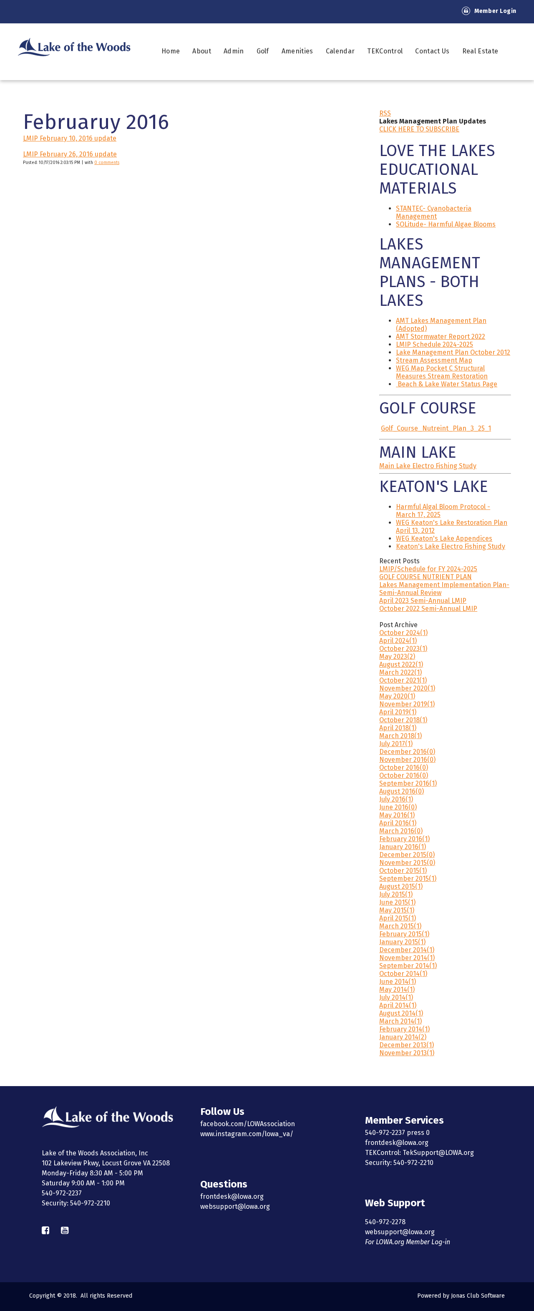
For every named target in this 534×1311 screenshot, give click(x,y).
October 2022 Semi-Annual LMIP (428, 609)
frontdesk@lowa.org (232, 1196)
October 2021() (403, 680)
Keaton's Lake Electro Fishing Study (450, 546)
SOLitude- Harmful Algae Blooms (446, 224)
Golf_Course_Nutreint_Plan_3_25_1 (436, 428)
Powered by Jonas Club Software (461, 1295)
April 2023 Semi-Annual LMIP (422, 601)
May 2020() (397, 696)
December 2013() (406, 1045)
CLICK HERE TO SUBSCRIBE (419, 129)
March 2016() (401, 831)
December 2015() (407, 855)
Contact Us (432, 51)
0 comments (106, 162)
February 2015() (404, 934)
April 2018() (397, 728)
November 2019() (407, 704)
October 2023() (403, 649)
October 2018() (403, 720)
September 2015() (407, 878)
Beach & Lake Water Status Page (447, 384)
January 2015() (402, 942)
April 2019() (397, 712)
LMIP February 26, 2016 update (70, 154)
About (201, 51)
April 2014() (397, 1005)
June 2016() (398, 807)
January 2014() (402, 1037)
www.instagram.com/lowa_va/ (246, 1134)
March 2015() (400, 926)
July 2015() (396, 894)
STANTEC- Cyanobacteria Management (433, 212)
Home (170, 51)
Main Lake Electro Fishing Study (427, 466)
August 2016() (401, 791)
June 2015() (397, 902)
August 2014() (401, 1013)
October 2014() (403, 974)
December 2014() (406, 950)
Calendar (340, 51)
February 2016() (404, 839)
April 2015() (397, 918)
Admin (234, 51)
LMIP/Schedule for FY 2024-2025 (428, 569)
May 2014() (397, 989)
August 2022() (401, 664)
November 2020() (407, 688)
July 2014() (396, 997)
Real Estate (480, 51)
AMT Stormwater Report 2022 (440, 336)
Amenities (297, 51)
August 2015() (401, 886)
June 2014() (397, 982)
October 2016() (403, 767)
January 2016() (402, 847)
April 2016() (397, 823)
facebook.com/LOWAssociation (247, 1124)
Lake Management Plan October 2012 (453, 352)
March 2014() (400, 1021)
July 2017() (396, 744)
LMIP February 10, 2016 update (69, 138)
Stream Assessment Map (434, 360)
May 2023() (397, 657)
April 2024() (398, 641)
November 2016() (407, 760)
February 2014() (404, 1029)
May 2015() (396, 910)
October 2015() (403, 871)
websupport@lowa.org (235, 1206)
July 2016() (396, 799)
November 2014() (407, 958)
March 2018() (400, 736)
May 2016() (397, 815)
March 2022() (400, 672)
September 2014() (408, 966)
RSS (385, 113)
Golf (263, 51)
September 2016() (408, 783)
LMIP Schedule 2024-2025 (434, 344)
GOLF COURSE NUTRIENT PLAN (425, 577)
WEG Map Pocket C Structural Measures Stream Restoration (442, 372)
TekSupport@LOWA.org (438, 1153)
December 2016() (407, 752)
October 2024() (403, 633)
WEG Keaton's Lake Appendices (444, 538)
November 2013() (406, 1053)
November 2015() (407, 863)
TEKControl (385, 51)
